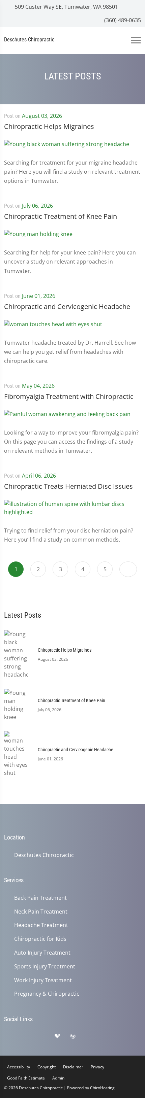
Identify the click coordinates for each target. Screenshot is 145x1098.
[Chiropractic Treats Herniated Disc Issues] (72, 512)
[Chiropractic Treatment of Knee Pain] (38, 238)
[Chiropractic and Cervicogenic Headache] (53, 328)
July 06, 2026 (37, 205)
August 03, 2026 (42, 115)
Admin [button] (58, 1078)
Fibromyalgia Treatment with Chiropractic (69, 396)
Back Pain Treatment (40, 897)
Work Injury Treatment (43, 980)
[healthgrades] (62, 1037)
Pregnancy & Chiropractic (46, 993)
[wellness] (78, 1037)
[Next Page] (128, 569)
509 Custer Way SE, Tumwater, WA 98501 (65, 6)
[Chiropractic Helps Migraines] (66, 148)
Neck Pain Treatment (40, 911)
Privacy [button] (97, 1067)
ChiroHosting (102, 1088)
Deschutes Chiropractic (44, 855)
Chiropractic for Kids (40, 938)
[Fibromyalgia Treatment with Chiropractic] (67, 418)
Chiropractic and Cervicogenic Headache (67, 306)
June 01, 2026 (38, 296)
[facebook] (29, 1037)
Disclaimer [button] (73, 1067)
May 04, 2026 (38, 385)
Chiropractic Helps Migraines (49, 126)
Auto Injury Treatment (42, 952)
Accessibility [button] (18, 1067)
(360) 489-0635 (122, 20)
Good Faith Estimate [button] (26, 1078)
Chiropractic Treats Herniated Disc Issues (68, 486)
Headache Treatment (41, 925)
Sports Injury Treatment (44, 966)
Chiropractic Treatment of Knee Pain (60, 216)
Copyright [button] (46, 1067)
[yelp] (46, 1037)
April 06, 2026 (39, 475)
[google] (12, 1037)
